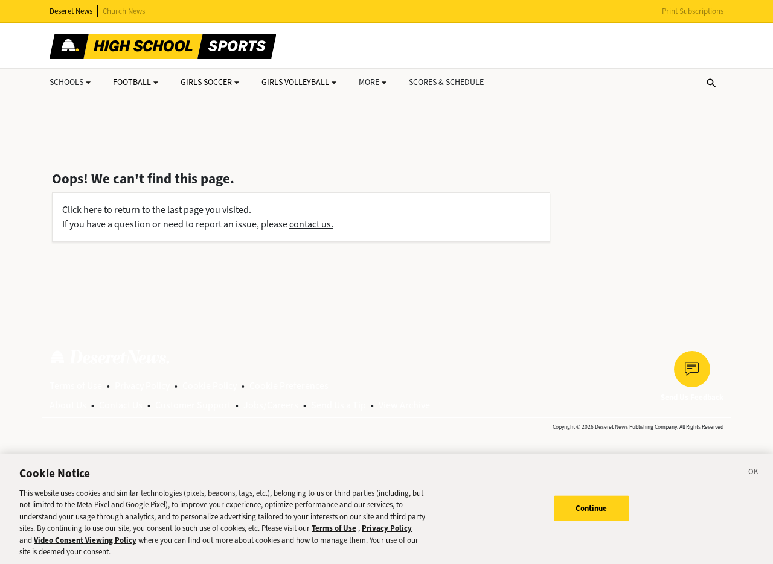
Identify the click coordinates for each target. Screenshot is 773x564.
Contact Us (121, 405)
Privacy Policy (142, 385)
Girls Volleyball (295, 82)
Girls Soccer (206, 82)
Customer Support (193, 405)
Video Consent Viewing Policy (85, 540)
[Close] (753, 473)
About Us (68, 405)
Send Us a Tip (338, 405)
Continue (592, 508)
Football (132, 82)
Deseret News (71, 11)
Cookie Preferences (289, 385)
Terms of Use (76, 385)
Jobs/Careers (270, 405)
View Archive (404, 405)
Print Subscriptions (692, 11)
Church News (124, 11)
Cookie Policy (209, 385)
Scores (446, 82)
